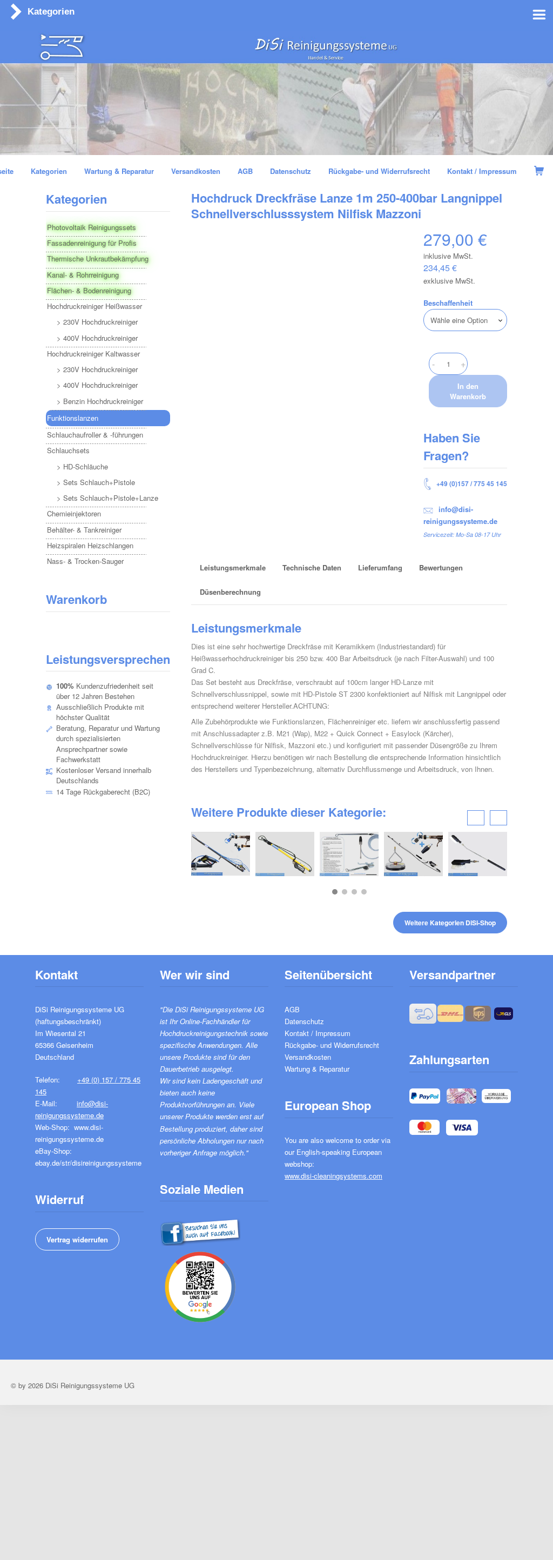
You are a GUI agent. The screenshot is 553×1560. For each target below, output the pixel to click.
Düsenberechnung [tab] (230, 592)
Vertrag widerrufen (77, 1239)
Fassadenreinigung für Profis (92, 243)
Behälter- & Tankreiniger (84, 530)
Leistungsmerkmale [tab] (233, 567)
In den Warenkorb (468, 391)
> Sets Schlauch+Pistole (96, 482)
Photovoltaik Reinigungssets (91, 227)
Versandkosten (308, 1057)
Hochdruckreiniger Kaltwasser (93, 353)
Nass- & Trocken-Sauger (85, 561)
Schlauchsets (68, 450)
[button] (335, 892)
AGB (292, 1009)
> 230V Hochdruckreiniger (97, 322)
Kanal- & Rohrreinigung (83, 275)
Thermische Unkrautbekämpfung (98, 258)
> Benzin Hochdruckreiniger (100, 401)
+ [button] (463, 363)
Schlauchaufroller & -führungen (95, 434)
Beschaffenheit (448, 303)
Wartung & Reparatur (317, 1069)
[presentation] (475, 817)
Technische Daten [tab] (311, 567)
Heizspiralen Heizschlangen (90, 545)
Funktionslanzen (72, 418)
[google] (200, 1285)
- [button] (433, 363)
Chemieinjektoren (74, 513)
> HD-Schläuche (82, 466)
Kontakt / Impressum (317, 1033)
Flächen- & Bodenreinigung (89, 290)
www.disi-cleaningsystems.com (333, 1176)
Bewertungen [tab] (441, 567)
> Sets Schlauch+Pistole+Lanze (107, 498)
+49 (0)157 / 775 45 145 (471, 483)
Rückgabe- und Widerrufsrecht (332, 1045)
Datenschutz (304, 1021)
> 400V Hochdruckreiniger (97, 338)
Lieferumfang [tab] (380, 567)
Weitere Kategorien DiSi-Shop (450, 922)
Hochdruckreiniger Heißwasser (94, 306)
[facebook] (200, 1230)
